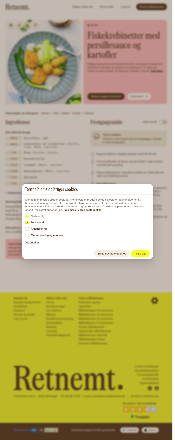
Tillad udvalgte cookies (112, 253)
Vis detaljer (32, 242)
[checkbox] (27, 216)
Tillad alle (140, 253)
